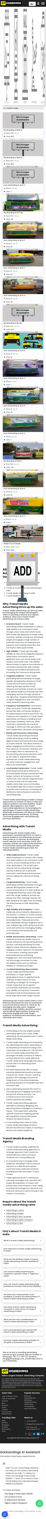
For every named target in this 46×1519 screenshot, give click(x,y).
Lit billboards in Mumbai (15, 1500)
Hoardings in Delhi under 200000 (19, 1493)
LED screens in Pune (13, 1497)
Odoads (5, 1401)
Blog (3, 1403)
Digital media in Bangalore (16, 1503)
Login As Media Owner (10, 1396)
